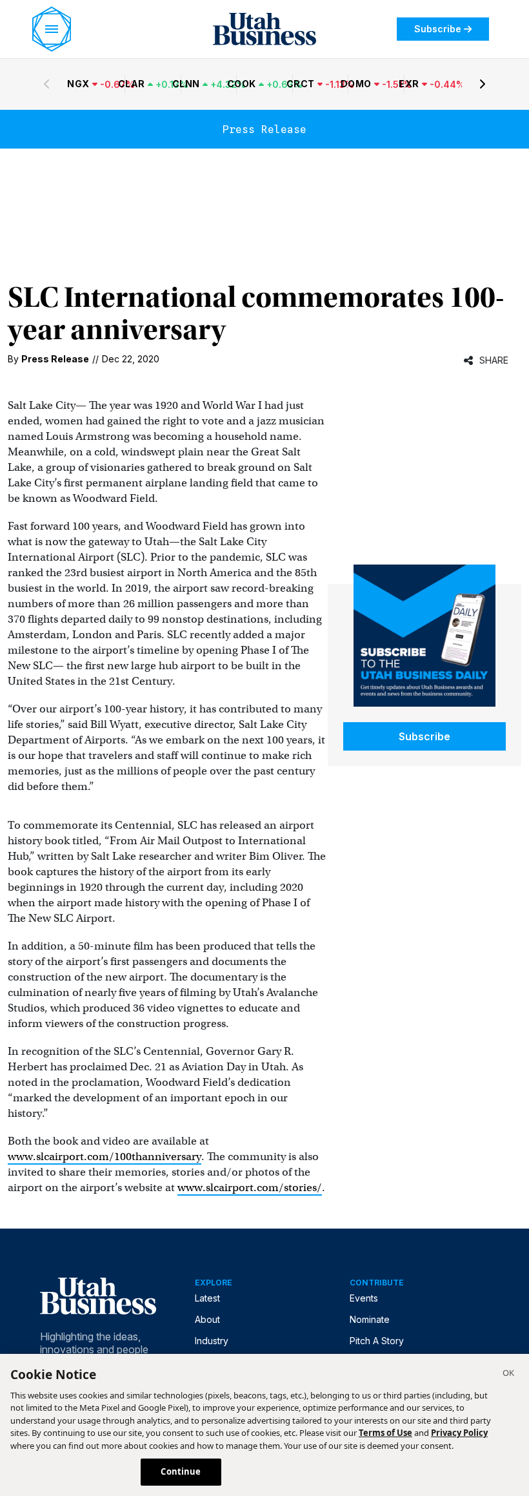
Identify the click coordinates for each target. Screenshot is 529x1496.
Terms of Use (385, 1433)
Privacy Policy (459, 1433)
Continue (181, 1471)
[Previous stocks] (46, 84)
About (207, 1319)
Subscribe (437, 28)
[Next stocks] (482, 84)
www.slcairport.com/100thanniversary (104, 1156)
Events (364, 1298)
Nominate (370, 1319)
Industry (211, 1340)
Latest (207, 1298)
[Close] (508, 1374)
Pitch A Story (377, 1340)
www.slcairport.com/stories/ (249, 1187)
